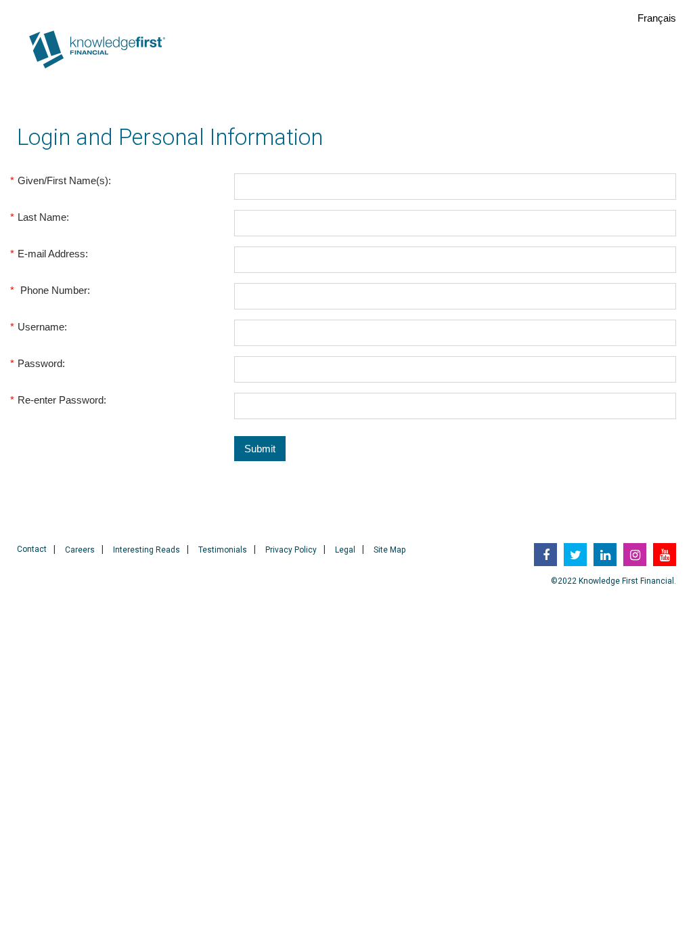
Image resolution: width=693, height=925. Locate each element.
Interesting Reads (146, 550)
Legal (345, 550)
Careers (80, 550)
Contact (32, 549)
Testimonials (222, 550)
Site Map (389, 550)
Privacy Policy (291, 550)
